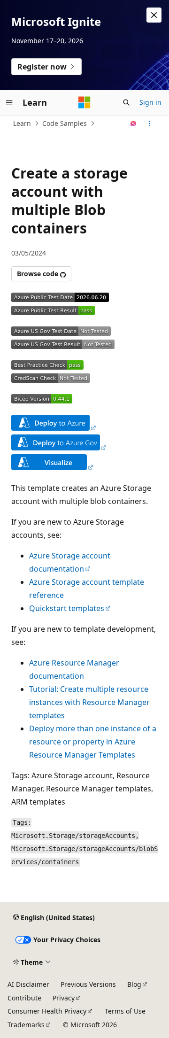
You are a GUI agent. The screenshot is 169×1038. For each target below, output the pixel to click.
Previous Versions (88, 984)
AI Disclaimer (28, 984)
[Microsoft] (84, 102)
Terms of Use (125, 1011)
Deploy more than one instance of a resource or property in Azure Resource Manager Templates (92, 741)
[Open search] (126, 102)
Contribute (24, 997)
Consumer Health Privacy (47, 1011)
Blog (134, 984)
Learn (22, 123)
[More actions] (149, 123)
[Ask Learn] (133, 123)
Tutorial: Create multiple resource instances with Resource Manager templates (89, 702)
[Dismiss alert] (153, 15)
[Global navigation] (9, 102)
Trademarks (26, 1024)
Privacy (64, 997)
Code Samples (64, 123)
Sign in (150, 102)
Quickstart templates (66, 608)
